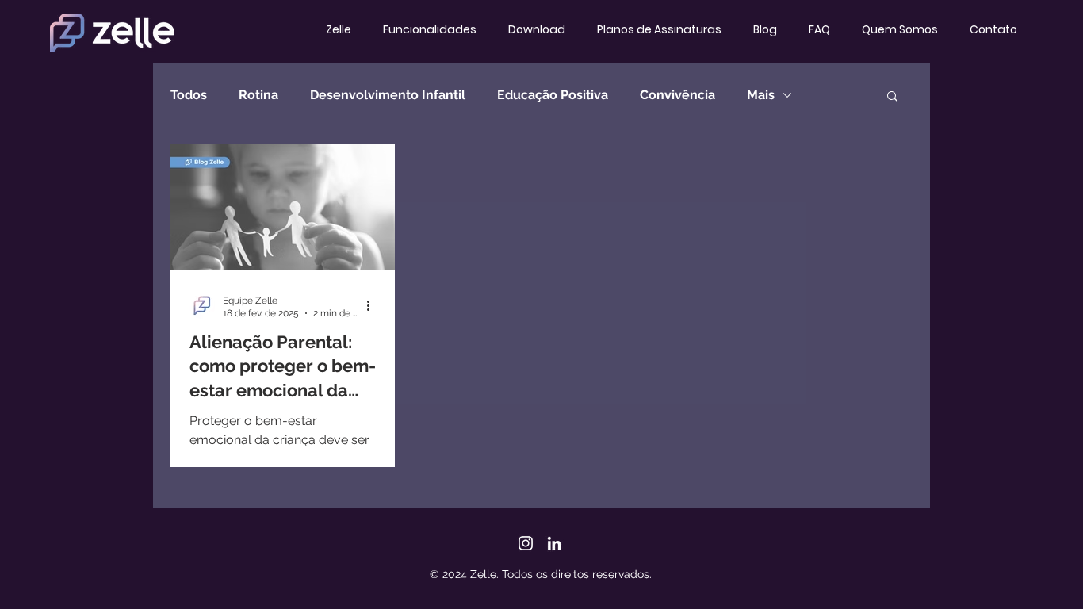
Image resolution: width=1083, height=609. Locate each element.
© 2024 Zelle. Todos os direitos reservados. (541, 574)
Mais (761, 94)
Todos (188, 94)
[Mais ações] (373, 306)
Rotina (258, 94)
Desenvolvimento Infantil (387, 94)
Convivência (677, 94)
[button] (892, 97)
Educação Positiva (552, 94)
